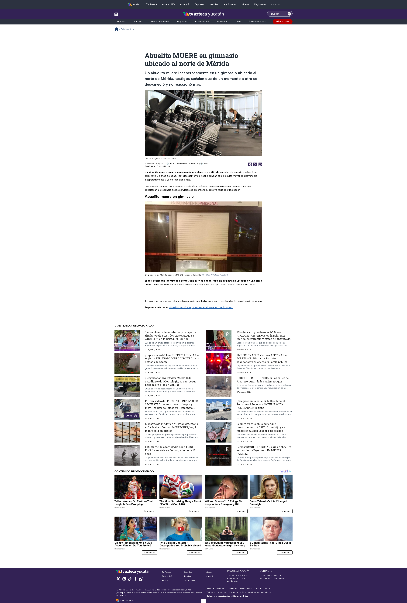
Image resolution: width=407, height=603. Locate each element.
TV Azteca (151, 4)
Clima (238, 21)
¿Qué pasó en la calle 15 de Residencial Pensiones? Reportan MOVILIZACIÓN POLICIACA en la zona (261, 404)
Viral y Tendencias (159, 21)
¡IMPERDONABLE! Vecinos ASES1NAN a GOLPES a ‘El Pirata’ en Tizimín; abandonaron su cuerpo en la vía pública (262, 358)
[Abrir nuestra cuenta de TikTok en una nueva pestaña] (130, 579)
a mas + (275, 4)
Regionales (260, 4)
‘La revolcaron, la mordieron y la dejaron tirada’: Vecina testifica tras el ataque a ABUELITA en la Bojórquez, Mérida (170, 335)
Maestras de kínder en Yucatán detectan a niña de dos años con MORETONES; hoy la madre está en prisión (172, 427)
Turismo (138, 21)
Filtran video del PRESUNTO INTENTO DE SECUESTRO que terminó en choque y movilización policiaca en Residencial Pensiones (171, 406)
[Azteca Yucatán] (203, 14)
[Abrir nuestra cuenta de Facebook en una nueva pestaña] (135, 579)
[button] (203, 601)
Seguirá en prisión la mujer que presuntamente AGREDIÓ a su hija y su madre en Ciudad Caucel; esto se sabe (261, 427)
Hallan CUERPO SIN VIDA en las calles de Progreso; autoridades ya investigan (263, 379)
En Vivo (284, 21)
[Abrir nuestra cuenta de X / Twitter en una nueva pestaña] (118, 579)
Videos (245, 4)
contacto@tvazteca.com (271, 575)
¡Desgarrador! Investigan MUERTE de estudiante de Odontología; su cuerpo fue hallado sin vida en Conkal (170, 381)
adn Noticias (230, 4)
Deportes (199, 4)
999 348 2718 (266, 578)
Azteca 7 (184, 4)
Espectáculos (202, 21)
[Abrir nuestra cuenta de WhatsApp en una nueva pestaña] (141, 579)
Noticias (214, 4)
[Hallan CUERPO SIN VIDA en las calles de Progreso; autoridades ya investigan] (218, 386)
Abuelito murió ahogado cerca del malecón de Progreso (201, 307)
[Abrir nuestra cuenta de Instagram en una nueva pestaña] (124, 579)
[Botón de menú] (116, 14)
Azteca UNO (168, 4)
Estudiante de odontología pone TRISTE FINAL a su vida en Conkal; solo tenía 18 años (170, 450)
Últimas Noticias (257, 21)
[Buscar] (289, 14)
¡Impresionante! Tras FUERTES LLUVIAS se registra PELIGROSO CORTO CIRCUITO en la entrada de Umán (172, 358)
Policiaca (222, 21)
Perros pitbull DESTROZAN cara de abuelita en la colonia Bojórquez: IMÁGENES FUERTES (264, 450)
